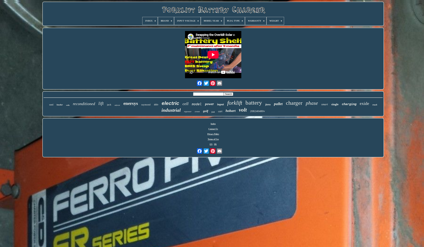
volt (243, 110)
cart (220, 111)
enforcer (117, 105)
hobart (231, 111)
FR (215, 144)
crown (197, 111)
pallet (278, 104)
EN (211, 144)
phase (312, 103)
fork (213, 112)
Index (213, 124)
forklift (234, 103)
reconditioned (84, 104)
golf (205, 111)
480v (156, 104)
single (335, 104)
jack (109, 104)
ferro (268, 104)
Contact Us (213, 129)
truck (374, 104)
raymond (146, 104)
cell (185, 103)
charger (294, 103)
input (220, 104)
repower (187, 111)
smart (324, 104)
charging (349, 104)
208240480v (257, 111)
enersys (130, 103)
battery (253, 102)
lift (101, 103)
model (197, 104)
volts (68, 105)
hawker (60, 105)
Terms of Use (213, 139)
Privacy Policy (213, 134)
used (51, 104)
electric (170, 103)
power (209, 104)
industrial (171, 110)
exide (364, 103)
